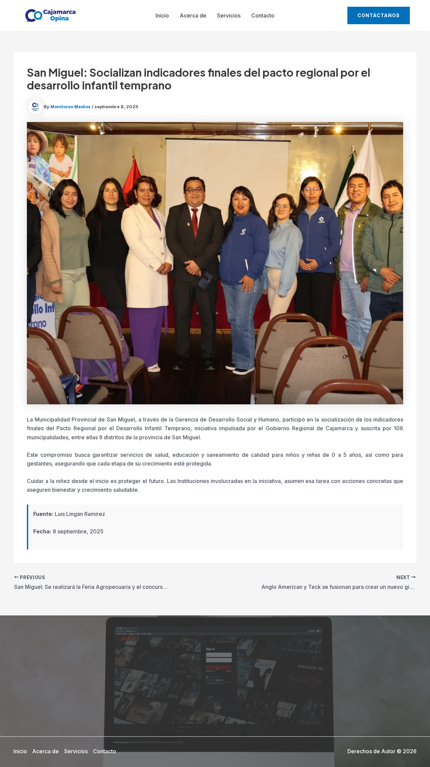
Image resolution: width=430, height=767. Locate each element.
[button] (378, 15)
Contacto (262, 15)
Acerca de (193, 15)
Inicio (162, 15)
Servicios (229, 15)
